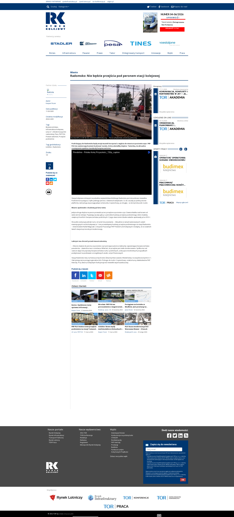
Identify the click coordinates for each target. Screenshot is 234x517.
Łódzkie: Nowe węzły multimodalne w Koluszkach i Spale (110, 329)
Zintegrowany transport (133, 53)
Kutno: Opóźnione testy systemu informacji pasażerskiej (81, 307)
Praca (182, 53)
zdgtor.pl (110, 1)
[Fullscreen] (148, 192)
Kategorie (63, 6)
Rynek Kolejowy (55, 433)
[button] (180, 152)
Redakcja (83, 438)
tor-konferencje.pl (99, 1)
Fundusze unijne (117, 449)
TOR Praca (53, 442)
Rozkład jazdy (116, 440)
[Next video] (81, 192)
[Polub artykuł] (47, 179)
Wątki (170, 53)
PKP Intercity (115, 442)
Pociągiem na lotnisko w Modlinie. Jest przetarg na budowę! (135, 306)
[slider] (111, 189)
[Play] (75, 192)
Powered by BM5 (69, 514)
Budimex (114, 447)
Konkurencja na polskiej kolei (122, 435)
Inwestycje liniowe (118, 433)
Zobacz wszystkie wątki (118, 456)
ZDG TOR (83, 433)
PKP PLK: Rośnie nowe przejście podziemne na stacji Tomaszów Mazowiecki (84, 329)
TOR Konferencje (86, 435)
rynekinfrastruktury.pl (69, 1)
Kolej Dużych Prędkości (119, 452)
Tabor (112, 53)
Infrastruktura (69, 53)
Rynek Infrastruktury (56, 435)
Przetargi (114, 445)
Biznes (52, 53)
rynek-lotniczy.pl (84, 1)
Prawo (100, 53)
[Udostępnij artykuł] (51, 179)
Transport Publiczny (56, 438)
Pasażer (86, 53)
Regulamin (84, 442)
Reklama (83, 440)
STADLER (114, 438)
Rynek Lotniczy (54, 440)
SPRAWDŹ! (173, 17)
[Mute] (87, 192)
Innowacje (156, 53)
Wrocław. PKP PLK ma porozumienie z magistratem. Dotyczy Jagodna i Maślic (110, 306)
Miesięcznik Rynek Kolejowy (90, 445)
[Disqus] (112, 378)
